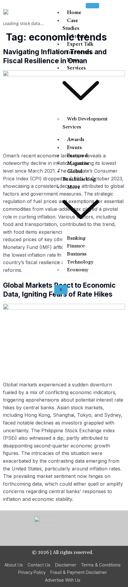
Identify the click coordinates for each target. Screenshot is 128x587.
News (73, 59)
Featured (77, 155)
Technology (80, 262)
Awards (75, 139)
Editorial (77, 35)
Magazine (78, 162)
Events (74, 147)
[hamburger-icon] (92, 5)
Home (74, 12)
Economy (77, 270)
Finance (76, 246)
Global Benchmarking (79, 175)
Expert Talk (80, 43)
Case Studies (71, 24)
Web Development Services (85, 123)
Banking (76, 238)
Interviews (79, 51)
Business (76, 254)
